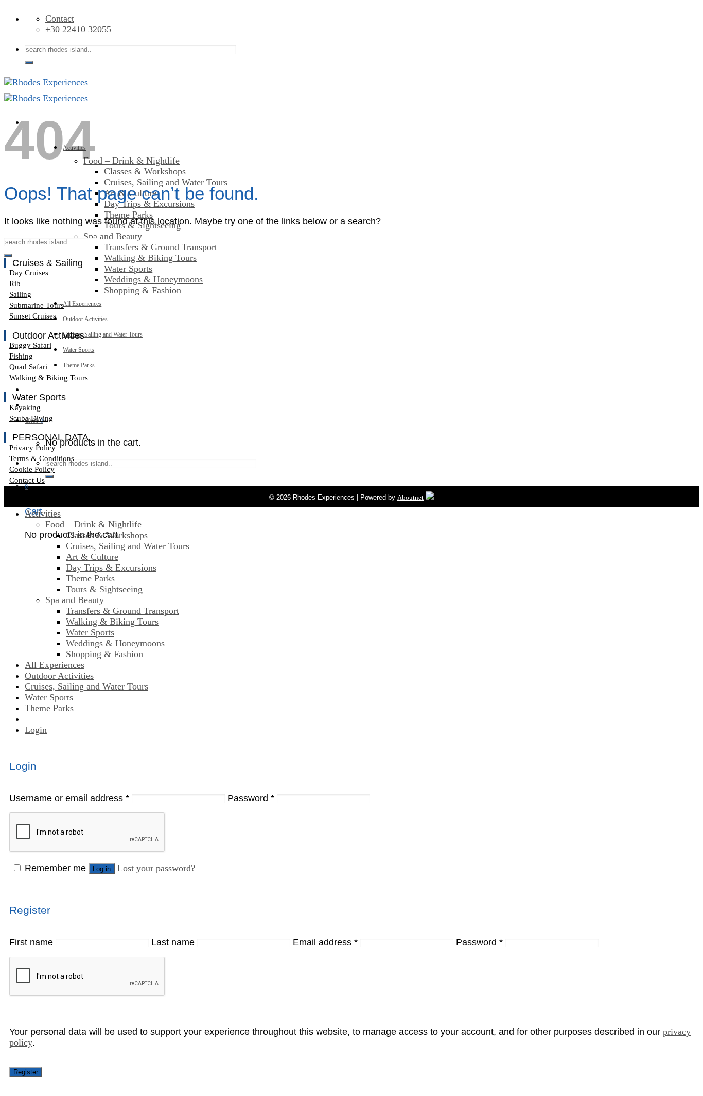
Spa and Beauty (112, 236)
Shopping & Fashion (142, 290)
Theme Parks (128, 214)
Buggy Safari (30, 345)
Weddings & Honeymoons (153, 279)
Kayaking (25, 407)
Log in (102, 869)
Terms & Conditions (41, 458)
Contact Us (27, 480)
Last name (173, 942)
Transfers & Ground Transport (160, 247)
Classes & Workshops (145, 171)
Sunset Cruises (32, 316)
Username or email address (69, 798)
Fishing (21, 356)
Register (25, 1072)
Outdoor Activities (85, 319)
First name (31, 942)
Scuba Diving (31, 418)
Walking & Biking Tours (150, 258)
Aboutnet (410, 497)
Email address (325, 942)
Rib (15, 283)
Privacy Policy (32, 448)
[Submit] (29, 62)
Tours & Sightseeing (104, 589)
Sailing (20, 294)
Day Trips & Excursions (111, 567)
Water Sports (128, 268)
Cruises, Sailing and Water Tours (165, 182)
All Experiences (82, 303)
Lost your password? (156, 868)
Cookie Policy (32, 469)
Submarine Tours (36, 305)
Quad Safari (28, 367)
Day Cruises (28, 273)
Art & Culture (92, 557)
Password (250, 798)
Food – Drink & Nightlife (131, 160)
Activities (43, 513)
